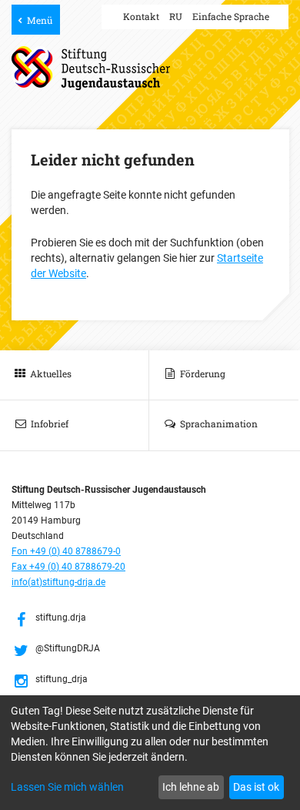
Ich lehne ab (190, 787)
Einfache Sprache (230, 16)
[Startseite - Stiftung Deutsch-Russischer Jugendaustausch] (91, 68)
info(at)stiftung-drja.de (58, 582)
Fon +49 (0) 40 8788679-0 (66, 551)
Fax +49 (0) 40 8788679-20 (68, 566)
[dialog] (150, 752)
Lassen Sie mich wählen (67, 787)
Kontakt (141, 16)
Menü (39, 20)
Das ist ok (256, 787)
